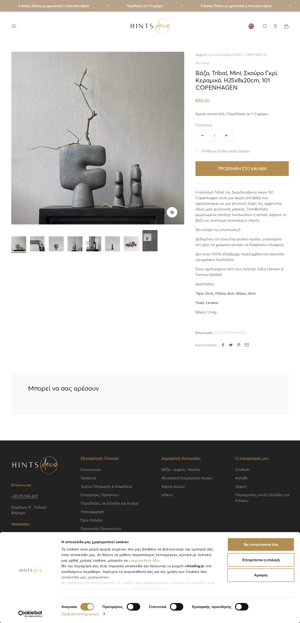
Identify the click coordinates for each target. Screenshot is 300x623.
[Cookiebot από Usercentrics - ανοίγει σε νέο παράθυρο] (30, 613)
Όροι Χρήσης (91, 519)
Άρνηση (260, 575)
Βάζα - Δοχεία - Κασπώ (181, 469)
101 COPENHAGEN (230, 332)
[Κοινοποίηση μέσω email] (247, 345)
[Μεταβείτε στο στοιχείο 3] (56, 244)
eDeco (167, 494)
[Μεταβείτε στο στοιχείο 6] (112, 244)
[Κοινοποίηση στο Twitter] (231, 345)
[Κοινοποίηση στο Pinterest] (239, 345)
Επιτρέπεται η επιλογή (261, 560)
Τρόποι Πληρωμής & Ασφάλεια (106, 486)
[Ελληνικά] (251, 26)
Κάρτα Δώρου (173, 486)
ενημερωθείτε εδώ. (145, 560)
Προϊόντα (88, 477)
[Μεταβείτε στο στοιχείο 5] (93, 244)
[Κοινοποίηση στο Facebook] (223, 345)
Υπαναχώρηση (92, 511)
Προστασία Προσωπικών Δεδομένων (101, 531)
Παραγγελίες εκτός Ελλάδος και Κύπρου (262, 497)
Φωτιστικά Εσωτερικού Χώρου (187, 477)
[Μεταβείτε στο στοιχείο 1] (18, 244)
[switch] (133, 606)
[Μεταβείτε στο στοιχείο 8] (150, 241)
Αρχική (201, 54)
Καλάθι (241, 477)
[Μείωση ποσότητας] (202, 135)
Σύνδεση (242, 469)
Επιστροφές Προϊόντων (100, 494)
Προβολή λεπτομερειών (80, 614)
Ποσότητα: (204, 124)
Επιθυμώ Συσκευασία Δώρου (226, 150)
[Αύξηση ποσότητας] (226, 135)
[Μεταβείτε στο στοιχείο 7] (131, 244)
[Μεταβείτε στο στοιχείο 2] (37, 244)
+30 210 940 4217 (24, 496)
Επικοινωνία (91, 469)
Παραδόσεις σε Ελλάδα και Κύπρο (109, 503)
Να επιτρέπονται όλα (261, 544)
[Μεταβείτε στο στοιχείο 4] (75, 244)
